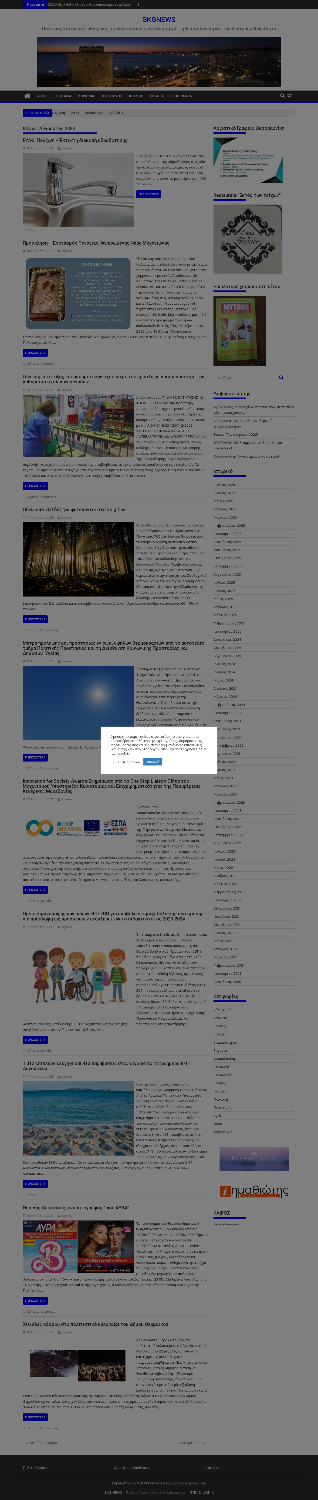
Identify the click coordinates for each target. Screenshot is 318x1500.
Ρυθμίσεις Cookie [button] (126, 762)
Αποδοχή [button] (152, 762)
